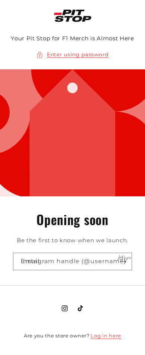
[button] (72, 54)
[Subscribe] (123, 261)
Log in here (106, 336)
